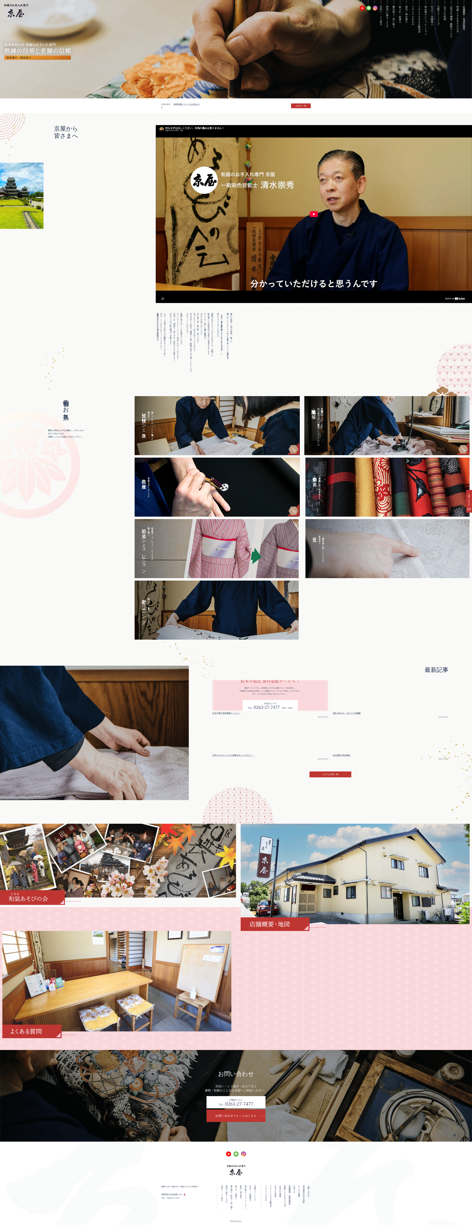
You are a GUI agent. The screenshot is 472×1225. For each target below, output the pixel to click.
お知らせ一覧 (301, 106)
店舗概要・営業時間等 (464, 18)
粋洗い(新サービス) (387, 16)
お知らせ (294, 1189)
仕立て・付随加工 (432, 15)
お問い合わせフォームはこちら (236, 1115)
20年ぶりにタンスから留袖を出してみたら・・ (233, 755)
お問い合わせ (469, 500)
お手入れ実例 (445, 13)
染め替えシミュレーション (425, 20)
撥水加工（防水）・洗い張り (231, 1197)
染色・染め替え (406, 14)
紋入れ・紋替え (400, 14)
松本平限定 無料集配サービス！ (226, 713)
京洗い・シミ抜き (381, 15)
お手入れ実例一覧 (330, 774)
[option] (236, 49)
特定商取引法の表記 (303, 1194)
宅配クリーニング (438, 15)
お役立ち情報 (280, 1191)
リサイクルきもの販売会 (419, 19)
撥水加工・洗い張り (393, 17)
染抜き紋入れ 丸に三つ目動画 (347, 713)
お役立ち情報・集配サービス (451, 22)
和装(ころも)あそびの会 (457, 19)
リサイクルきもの (413, 15)
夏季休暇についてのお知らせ (187, 104)
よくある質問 (299, 1191)
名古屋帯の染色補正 (342, 755)
